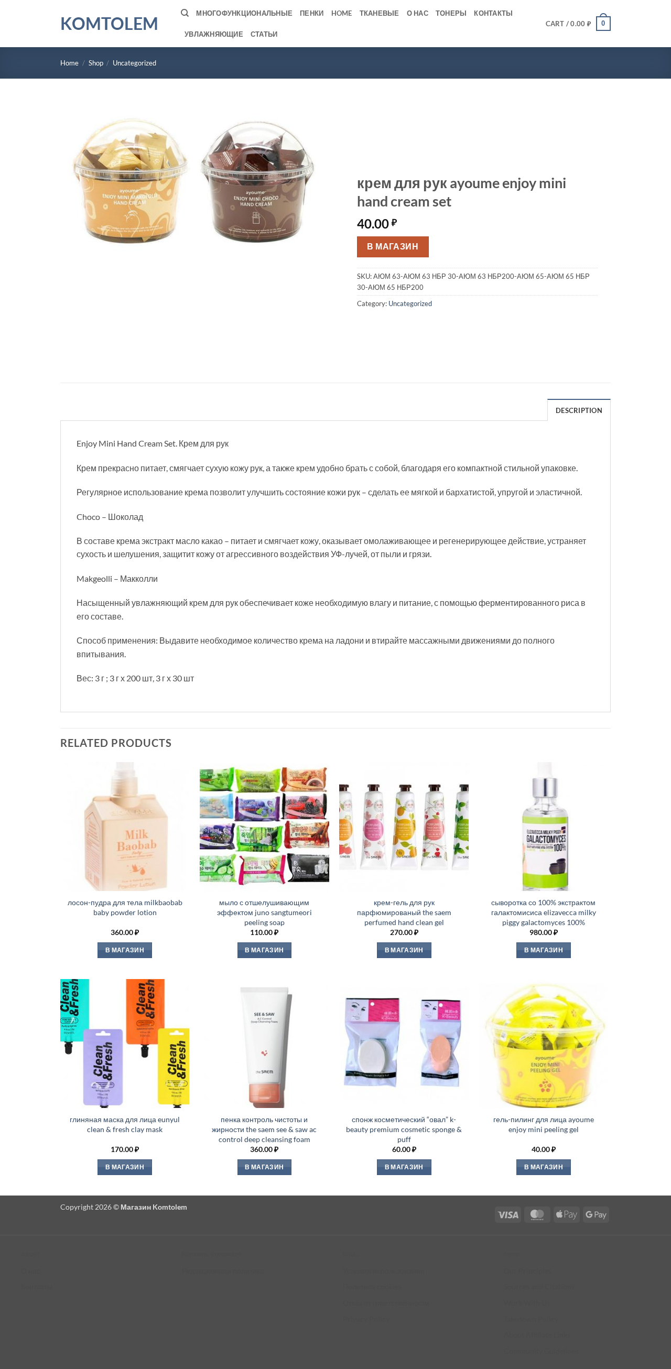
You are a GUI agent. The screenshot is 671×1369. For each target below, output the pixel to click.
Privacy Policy (366, 1318)
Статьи (264, 34)
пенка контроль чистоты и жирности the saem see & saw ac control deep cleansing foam (264, 1129)
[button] (578, 23)
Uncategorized (134, 63)
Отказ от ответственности (386, 1302)
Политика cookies (372, 1286)
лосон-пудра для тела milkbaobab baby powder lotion (125, 907)
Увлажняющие (214, 34)
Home (341, 13)
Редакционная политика (223, 1270)
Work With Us (527, 1302)
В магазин (392, 246)
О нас (417, 13)
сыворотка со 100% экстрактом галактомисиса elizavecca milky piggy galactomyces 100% (543, 912)
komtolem (109, 23)
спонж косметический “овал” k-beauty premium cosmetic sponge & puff (404, 1129)
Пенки (311, 13)
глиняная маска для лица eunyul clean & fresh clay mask (125, 1124)
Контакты (493, 13)
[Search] (185, 13)
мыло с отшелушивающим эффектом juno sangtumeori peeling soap (264, 912)
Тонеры (451, 13)
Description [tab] (579, 410)
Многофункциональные (244, 13)
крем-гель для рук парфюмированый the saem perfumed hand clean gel (404, 912)
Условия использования (384, 1270)
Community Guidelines (541, 1350)
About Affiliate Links (537, 1334)
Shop (96, 63)
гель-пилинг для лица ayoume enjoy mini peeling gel (543, 1124)
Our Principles (527, 1270)
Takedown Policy (531, 1318)
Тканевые (379, 13)
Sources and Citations (539, 1286)
